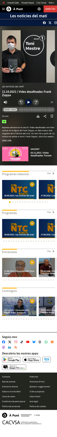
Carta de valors (8, 396)
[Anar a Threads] (41, 342)
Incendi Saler (13, 3)
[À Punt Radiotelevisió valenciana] (16, 415)
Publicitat (34, 377)
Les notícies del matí (28, 15)
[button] (10, 202)
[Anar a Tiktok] (22, 342)
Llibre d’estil (35, 396)
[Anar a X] (10, 342)
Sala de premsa (8, 382)
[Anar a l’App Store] (31, 359)
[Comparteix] (45, 116)
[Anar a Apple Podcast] (4, 347)
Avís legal (34, 401)
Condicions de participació (13, 401)
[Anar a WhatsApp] (47, 342)
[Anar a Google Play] (11, 359)
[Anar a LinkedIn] (10, 347)
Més (49, 173)
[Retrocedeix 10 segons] (21, 102)
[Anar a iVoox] (53, 342)
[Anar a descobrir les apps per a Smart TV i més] (14, 367)
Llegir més (6, 140)
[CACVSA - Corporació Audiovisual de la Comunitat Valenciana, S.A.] (22, 422)
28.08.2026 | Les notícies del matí (19, 195)
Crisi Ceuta (41, 3)
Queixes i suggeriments (40, 386)
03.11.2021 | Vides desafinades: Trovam (41, 154)
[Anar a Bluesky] (35, 342)
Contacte (6, 377)
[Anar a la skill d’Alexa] (46, 359)
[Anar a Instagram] (16, 342)
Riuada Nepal (28, 3)
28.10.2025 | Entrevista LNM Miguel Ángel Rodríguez (16, 311)
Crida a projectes (37, 391)
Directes (50, 9)
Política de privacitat (11, 406)
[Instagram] (55, 22)
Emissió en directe (10, 386)
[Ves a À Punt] (14, 8)
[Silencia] (5, 102)
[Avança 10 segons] (36, 102)
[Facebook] (44, 22)
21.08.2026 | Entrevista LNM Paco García (19, 272)
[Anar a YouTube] (28, 342)
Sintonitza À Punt (37, 382)
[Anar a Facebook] (4, 342)
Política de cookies (38, 406)
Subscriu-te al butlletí (11, 391)
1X (51, 102)
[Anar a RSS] (16, 347)
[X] (50, 22)
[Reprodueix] (28, 102)
